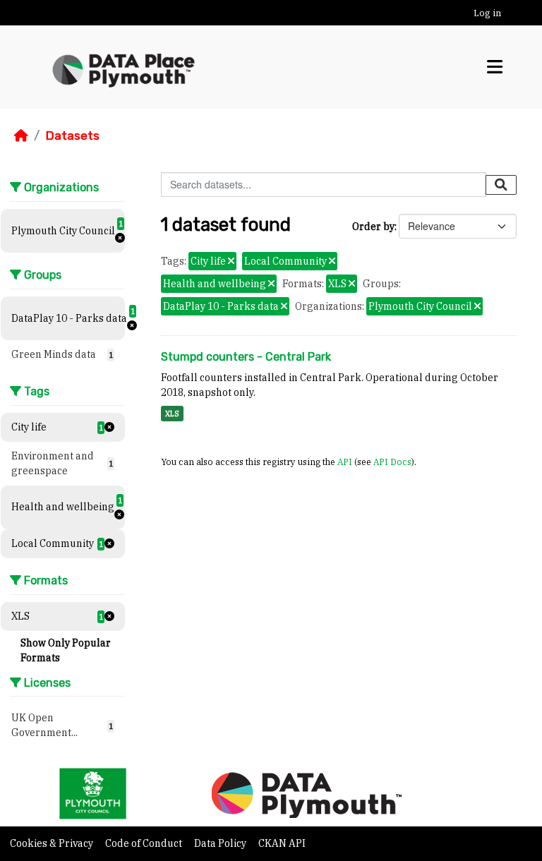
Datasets (72, 135)
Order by (373, 226)
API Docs (392, 461)
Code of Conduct (144, 843)
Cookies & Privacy (52, 843)
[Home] (21, 135)
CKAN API (282, 843)
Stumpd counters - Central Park (246, 356)
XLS (172, 414)
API (344, 461)
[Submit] (501, 185)
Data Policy (221, 843)
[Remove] (231, 262)
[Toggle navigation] (495, 66)
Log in (487, 13)
